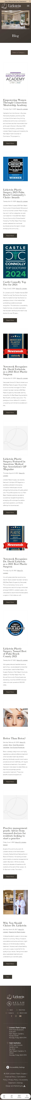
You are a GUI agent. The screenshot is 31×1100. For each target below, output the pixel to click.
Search (11, 1010)
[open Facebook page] (12, 1016)
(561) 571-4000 (23, 1013)
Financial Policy (10, 1077)
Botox (10, 745)
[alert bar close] (29, 1)
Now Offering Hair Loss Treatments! (15, 1)
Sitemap (20, 1083)
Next (7, 977)
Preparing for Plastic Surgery (17, 932)
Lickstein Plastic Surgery (17, 1028)
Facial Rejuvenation (18, 745)
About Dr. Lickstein (22, 109)
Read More (10, 143)
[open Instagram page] (16, 1016)
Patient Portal (22, 1010)
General (5, 845)
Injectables (6, 747)
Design (8, 1086)
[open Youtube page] (20, 1016)
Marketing (17, 1086)
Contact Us (11, 1013)
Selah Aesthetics (15, 1043)
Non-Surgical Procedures (17, 747)
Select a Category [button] (18, 52)
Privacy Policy (13, 1080)
